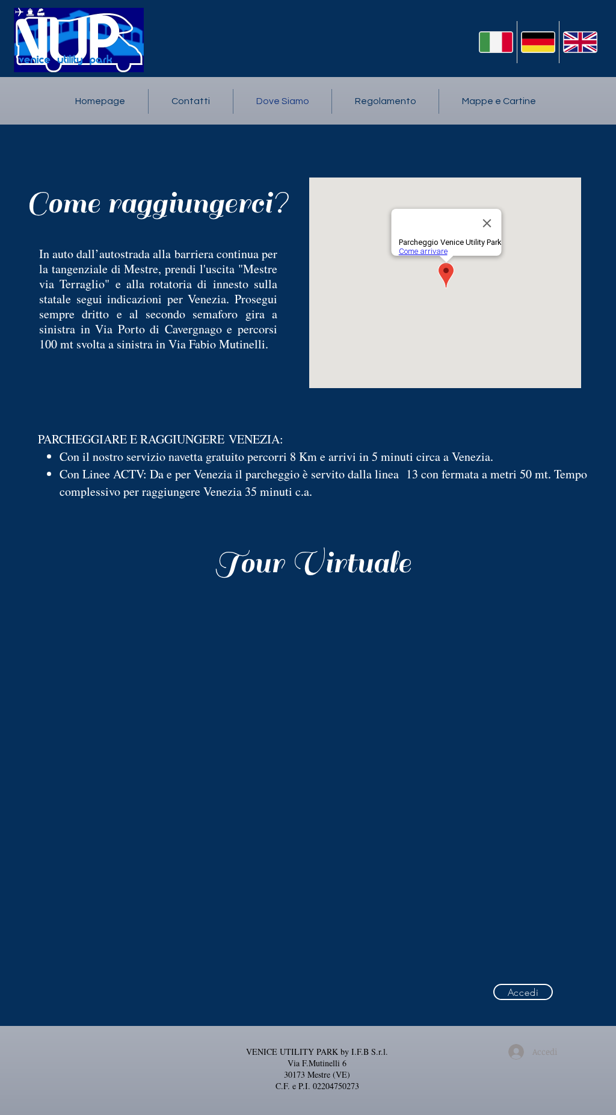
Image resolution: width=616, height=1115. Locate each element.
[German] (538, 42)
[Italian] (496, 42)
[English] (580, 42)
